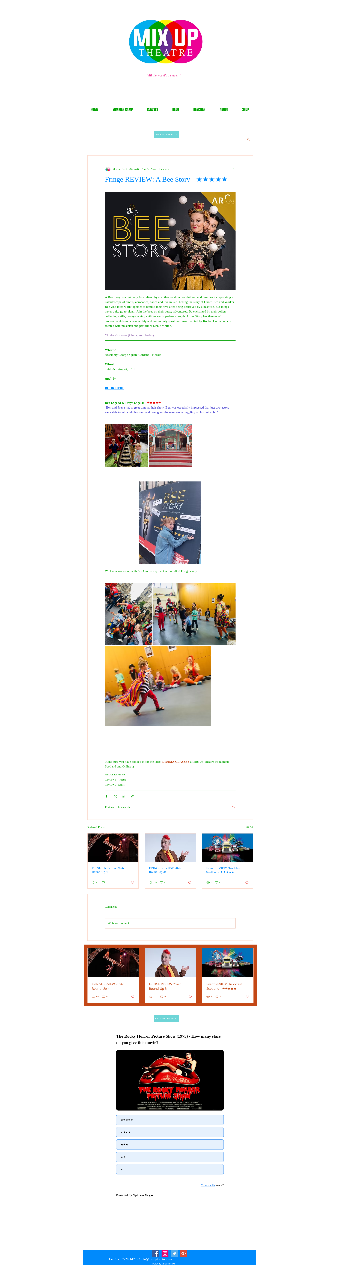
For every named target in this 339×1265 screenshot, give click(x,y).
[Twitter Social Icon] (174, 1253)
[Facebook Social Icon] (155, 1253)
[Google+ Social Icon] (183, 1253)
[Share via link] (132, 796)
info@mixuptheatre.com (156, 1259)
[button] (248, 139)
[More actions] (233, 169)
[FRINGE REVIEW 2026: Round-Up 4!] (113, 848)
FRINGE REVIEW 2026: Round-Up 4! (108, 870)
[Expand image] (126, 445)
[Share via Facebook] (106, 796)
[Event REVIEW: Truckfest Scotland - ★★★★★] (227, 848)
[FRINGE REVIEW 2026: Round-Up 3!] (170, 848)
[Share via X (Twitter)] (115, 796)
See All (249, 827)
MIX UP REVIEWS (115, 774)
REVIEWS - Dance (114, 785)
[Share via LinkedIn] (124, 796)
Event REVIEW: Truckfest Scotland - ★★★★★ (223, 870)
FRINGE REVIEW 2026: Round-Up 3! (165, 870)
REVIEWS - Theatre (115, 779)
